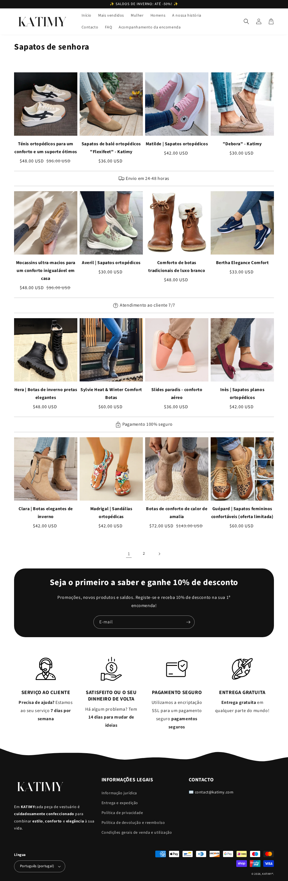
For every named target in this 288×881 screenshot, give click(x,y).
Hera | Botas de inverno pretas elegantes (45, 394)
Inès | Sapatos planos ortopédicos (242, 394)
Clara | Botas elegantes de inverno (46, 513)
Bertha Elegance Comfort (242, 263)
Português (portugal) (37, 866)
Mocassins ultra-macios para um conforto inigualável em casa (45, 271)
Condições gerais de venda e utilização (137, 832)
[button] (246, 21)
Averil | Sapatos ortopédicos (111, 263)
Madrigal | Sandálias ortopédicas (111, 513)
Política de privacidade (122, 813)
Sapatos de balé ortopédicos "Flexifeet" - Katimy (111, 148)
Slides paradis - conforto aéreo (176, 394)
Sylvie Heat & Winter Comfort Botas (111, 394)
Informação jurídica (119, 793)
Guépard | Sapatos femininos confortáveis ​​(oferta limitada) (242, 513)
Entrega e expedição (120, 803)
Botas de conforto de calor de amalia (176, 513)
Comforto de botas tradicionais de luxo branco (176, 267)
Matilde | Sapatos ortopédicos (177, 144)
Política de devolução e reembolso (133, 823)
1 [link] (129, 554)
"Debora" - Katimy (242, 144)
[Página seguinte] (159, 554)
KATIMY (267, 874)
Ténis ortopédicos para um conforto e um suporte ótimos (45, 148)
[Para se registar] (188, 622)
